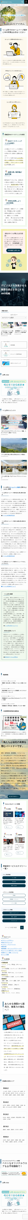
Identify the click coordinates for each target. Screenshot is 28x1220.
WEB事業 (12, 345)
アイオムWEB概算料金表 (8, 515)
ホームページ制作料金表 (16, 354)
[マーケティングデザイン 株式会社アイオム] (6, 2)
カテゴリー (14, 315)
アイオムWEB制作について (9, 586)
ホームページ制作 (15, 487)
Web (14, 912)
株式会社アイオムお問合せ (11, 657)
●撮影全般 (3, 946)
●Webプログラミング (6, 942)
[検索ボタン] (22, 2)
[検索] (22, 927)
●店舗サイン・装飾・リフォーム (9, 952)
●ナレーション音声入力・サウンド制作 (11, 950)
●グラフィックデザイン (7, 940)
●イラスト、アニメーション (8, 944)
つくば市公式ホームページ (11, 625)
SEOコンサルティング (15, 363)
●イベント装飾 (5, 954)
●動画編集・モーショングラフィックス (11, 948)
